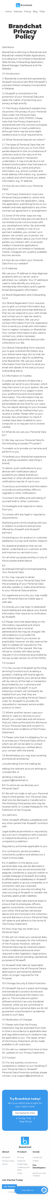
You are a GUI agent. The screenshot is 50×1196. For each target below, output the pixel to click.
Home (8, 11)
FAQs (42, 11)
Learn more (28, 1106)
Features (18, 11)
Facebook (37, 1157)
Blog (35, 11)
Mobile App (22, 1164)
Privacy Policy (8, 1161)
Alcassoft (6, 1157)
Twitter (36, 1161)
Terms (5, 1164)
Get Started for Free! (25, 1113)
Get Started (9, 1186)
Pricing (27, 11)
